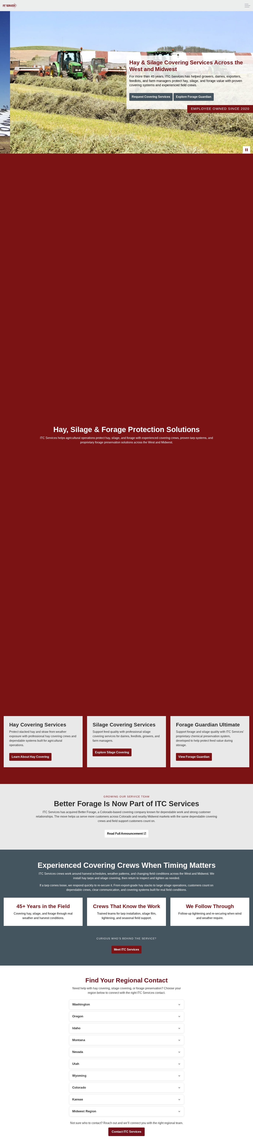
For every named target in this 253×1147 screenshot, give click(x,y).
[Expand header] (247, 5)
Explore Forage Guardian (193, 97)
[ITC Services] (9, 6)
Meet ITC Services (126, 949)
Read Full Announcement (125, 833)
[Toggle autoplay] (246, 150)
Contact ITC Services (126, 1131)
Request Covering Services (151, 97)
